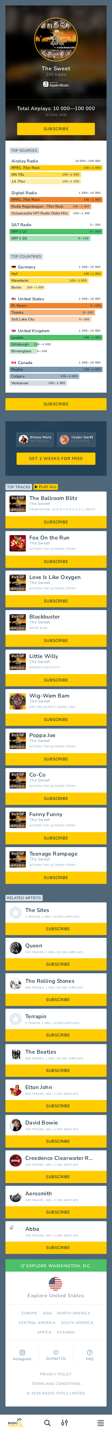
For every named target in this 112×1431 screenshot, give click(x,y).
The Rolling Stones (49, 981)
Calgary (18, 376)
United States (31, 299)
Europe (30, 1313)
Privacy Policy (56, 1374)
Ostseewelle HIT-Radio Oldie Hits (39, 213)
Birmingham (21, 351)
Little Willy (43, 656)
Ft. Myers (19, 305)
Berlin (16, 287)
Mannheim (19, 280)
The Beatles (40, 1052)
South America (77, 1322)
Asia (47, 1313)
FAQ (90, 1359)
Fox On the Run (49, 538)
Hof (14, 273)
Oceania (65, 1332)
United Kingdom (33, 331)
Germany (27, 267)
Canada (25, 362)
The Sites (37, 910)
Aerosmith (38, 1193)
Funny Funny (45, 814)
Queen (33, 945)
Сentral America (37, 1322)
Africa (44, 1332)
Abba (32, 1229)
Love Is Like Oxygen (55, 577)
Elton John (38, 1087)
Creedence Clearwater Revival (64, 1158)
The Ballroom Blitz (53, 498)
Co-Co (37, 775)
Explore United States (55, 1295)
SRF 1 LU (19, 231)
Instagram (22, 1359)
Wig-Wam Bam (49, 696)
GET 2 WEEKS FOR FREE (56, 458)
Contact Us (56, 1358)
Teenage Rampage (53, 854)
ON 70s (17, 174)
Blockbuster (44, 617)
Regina (17, 369)
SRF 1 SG (19, 238)
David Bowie (41, 1123)
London (17, 337)
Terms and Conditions (56, 1383)
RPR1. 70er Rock (25, 167)
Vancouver (20, 383)
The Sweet (39, 503)
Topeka (17, 312)
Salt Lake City (23, 319)
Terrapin (35, 1016)
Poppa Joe (42, 735)
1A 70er (18, 181)
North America (74, 1313)
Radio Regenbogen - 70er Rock (37, 206)
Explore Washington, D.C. (59, 1266)
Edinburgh (20, 344)
